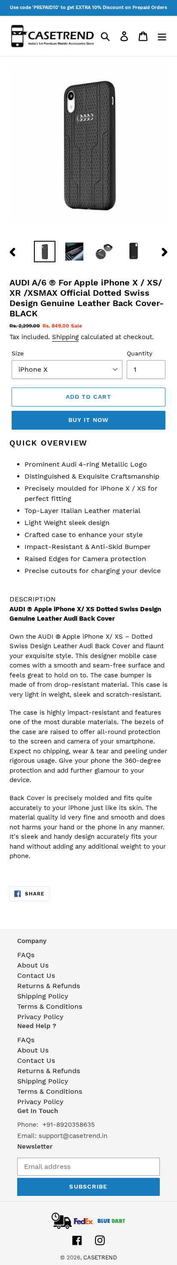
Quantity (139, 353)
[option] (45, 251)
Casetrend (100, 1257)
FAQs (25, 955)
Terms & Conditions (49, 1006)
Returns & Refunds (48, 986)
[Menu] (162, 36)
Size (18, 353)
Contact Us (36, 975)
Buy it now (88, 419)
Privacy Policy (40, 1017)
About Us (33, 965)
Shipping (65, 337)
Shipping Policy (42, 996)
